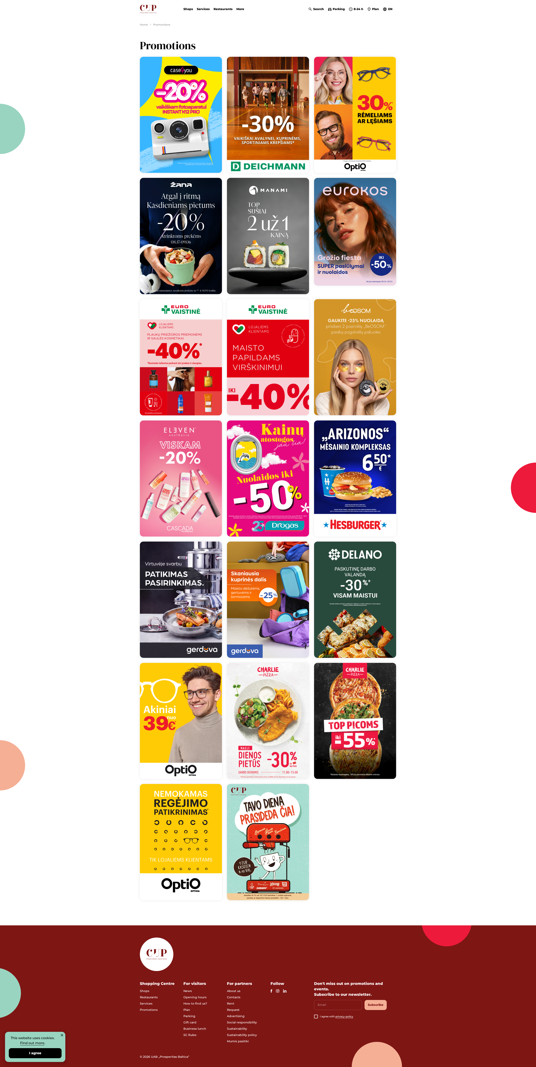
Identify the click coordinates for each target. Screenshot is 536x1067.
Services (203, 9)
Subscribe (375, 1005)
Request (233, 1010)
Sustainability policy (242, 1035)
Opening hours (194, 997)
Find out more (32, 1043)
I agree (35, 1053)
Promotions (149, 1010)
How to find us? (195, 1003)
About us (233, 991)
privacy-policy (344, 1016)
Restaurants (223, 9)
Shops (188, 9)
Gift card (189, 1022)
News (187, 991)
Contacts (233, 997)
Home (144, 24)
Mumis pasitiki (238, 1041)
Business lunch (194, 1029)
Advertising (236, 1016)
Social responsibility (242, 1022)
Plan (186, 1010)
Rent (230, 1003)
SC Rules (189, 1035)
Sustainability (237, 1029)
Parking (189, 1016)
